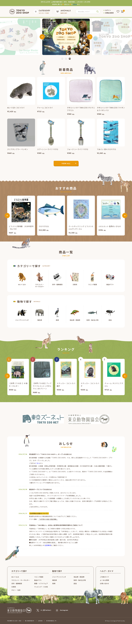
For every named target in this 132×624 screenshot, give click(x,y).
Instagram (64, 610)
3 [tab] (70, 59)
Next (89, 36)
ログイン (108, 10)
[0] (122, 11)
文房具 (13, 587)
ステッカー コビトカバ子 (90, 384)
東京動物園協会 (50, 620)
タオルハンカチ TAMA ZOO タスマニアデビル (81, 108)
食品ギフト (38, 580)
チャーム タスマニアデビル (114, 384)
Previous (42, 36)
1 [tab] (62, 59)
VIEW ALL (66, 163)
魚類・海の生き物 (80, 580)
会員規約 (40, 621)
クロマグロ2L (44, 226)
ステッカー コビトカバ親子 (66, 384)
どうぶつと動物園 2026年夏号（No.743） (21, 227)
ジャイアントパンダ (59, 577)
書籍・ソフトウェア (41, 583)
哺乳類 (54, 580)
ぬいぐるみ (15, 577)
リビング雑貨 (38, 577)
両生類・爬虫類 (79, 577)
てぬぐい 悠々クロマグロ (106, 149)
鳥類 (53, 583)
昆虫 (75, 583)
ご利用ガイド (104, 577)
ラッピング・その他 (41, 587)
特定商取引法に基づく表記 (14, 621)
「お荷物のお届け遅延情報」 (48, 519)
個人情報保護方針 (29, 621)
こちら (75, 4)
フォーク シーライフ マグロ (77, 149)
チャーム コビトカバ (45, 107)
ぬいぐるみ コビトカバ (16, 107)
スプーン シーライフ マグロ (47, 149)
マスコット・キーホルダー (20, 580)
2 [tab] (66, 59)
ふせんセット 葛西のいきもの (109, 226)
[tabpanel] (66, 37)
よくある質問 (104, 580)
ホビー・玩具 (16, 590)
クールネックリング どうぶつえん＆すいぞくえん (81, 227)
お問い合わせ (104, 583)
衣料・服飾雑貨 (16, 583)
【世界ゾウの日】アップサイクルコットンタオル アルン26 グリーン (42, 386)
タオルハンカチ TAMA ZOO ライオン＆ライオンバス (111, 108)
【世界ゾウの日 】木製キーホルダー (18, 384)
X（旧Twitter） (46, 610)
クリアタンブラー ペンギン (17, 149)
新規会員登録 (109, 13)
